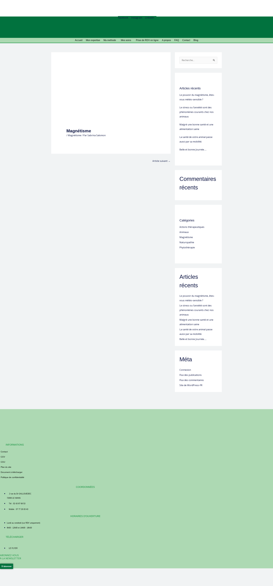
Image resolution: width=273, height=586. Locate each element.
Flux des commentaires (191, 380)
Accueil (78, 40)
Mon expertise (93, 40)
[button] (110, 40)
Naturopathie (186, 242)
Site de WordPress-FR (190, 385)
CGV (3, 457)
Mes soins (126, 40)
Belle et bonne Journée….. (192, 149)
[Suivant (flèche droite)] (15, 580)
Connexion (185, 369)
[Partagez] (25, 575)
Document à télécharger (11, 472)
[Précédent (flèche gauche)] (5, 580)
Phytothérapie (187, 247)
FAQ (176, 40)
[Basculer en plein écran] (15, 575)
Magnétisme (74, 135)
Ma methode (110, 40)
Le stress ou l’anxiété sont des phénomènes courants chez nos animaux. (196, 112)
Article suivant (161, 161)
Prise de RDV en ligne (147, 40)
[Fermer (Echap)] (35, 575)
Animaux (184, 232)
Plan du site (6, 467)
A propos (166, 40)
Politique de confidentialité (12, 477)
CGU (3, 462)
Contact (186, 40)
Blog (196, 40)
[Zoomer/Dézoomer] (5, 575)
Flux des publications (190, 375)
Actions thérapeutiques (191, 227)
